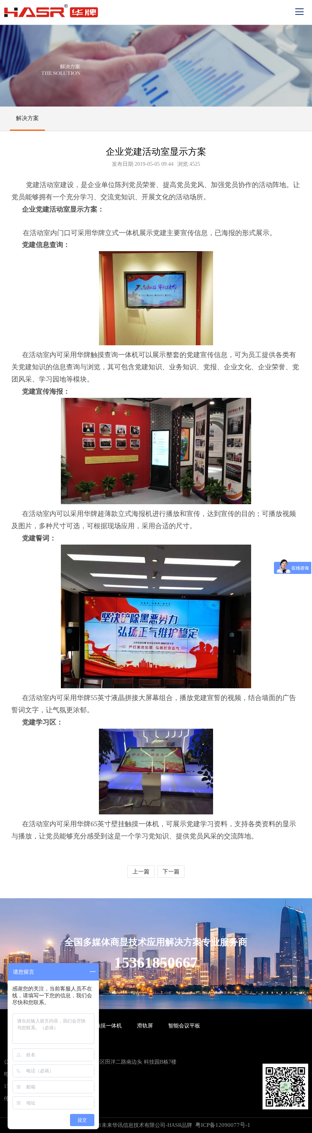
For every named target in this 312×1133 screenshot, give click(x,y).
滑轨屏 (145, 1026)
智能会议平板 (184, 1026)
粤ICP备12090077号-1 (222, 1125)
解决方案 (27, 118)
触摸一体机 (108, 1026)
